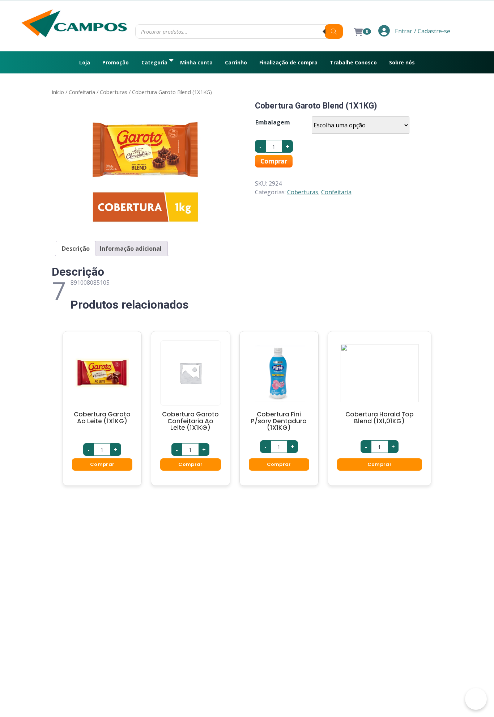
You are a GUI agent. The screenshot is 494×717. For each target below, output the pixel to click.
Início (58, 92)
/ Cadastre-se (432, 31)
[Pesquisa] (334, 31)
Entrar (402, 31)
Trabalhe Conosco (353, 62)
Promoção (115, 62)
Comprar (273, 161)
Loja (84, 62)
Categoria (154, 62)
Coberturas (113, 92)
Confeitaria (82, 92)
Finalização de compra (288, 62)
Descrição (76, 249)
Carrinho (236, 62)
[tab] (76, 248)
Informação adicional (131, 249)
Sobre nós (402, 62)
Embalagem (272, 122)
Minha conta (196, 62)
